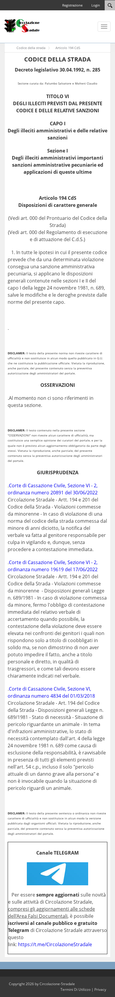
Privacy (100, 989)
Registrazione (72, 5)
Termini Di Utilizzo (75, 989)
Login (95, 5)
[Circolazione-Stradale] (22, 25)
